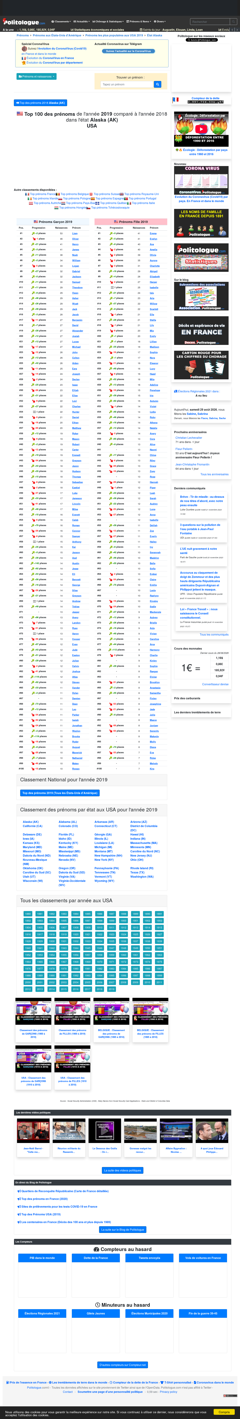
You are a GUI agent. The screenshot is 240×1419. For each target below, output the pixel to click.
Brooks (76, 736)
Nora (152, 357)
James (75, 249)
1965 (40, 961)
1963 (159, 955)
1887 (111, 913)
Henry (75, 244)
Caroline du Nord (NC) (145, 851)
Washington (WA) (142, 876)
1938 (147, 941)
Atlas (75, 676)
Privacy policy (168, 1392)
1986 (147, 968)
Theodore (77, 287)
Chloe (153, 455)
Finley (153, 698)
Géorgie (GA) (103, 834)
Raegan (154, 671)
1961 (135, 955)
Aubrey (154, 617)
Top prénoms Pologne (77, 198)
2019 (111, 989)
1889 (135, 913)
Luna (152, 509)
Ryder (75, 741)
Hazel (153, 373)
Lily (152, 325)
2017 (87, 989)
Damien (76, 698)
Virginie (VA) (67, 876)
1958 (99, 955)
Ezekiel (76, 487)
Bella (152, 563)
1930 (52, 941)
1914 (147, 927)
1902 (147, 920)
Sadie (153, 606)
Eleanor (154, 363)
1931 (64, 941)
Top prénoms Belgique (75, 194)
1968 (76, 961)
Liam (74, 233)
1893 (40, 920)
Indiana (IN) (137, 839)
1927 (159, 934)
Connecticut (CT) (106, 826)
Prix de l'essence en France (28, 1382)
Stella (153, 320)
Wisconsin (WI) (33, 881)
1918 (52, 934)
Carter (75, 449)
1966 (52, 961)
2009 (135, 982)
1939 (159, 941)
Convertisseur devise (215, 684)
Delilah (153, 525)
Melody (154, 763)
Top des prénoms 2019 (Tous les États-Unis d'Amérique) (59, 793)
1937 (135, 941)
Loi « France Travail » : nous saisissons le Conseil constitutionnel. (199, 613)
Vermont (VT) (103, 876)
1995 (111, 975)
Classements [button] (61, 21)
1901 (135, 920)
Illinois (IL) (101, 839)
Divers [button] (160, 21)
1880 (28, 913)
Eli (73, 574)
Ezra (74, 368)
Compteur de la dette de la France (135, 1382)
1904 (28, 927)
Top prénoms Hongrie (72, 207)
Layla (153, 590)
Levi (74, 401)
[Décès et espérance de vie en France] (201, 330)
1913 (135, 927)
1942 (52, 948)
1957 (87, 955)
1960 (123, 955)
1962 (147, 955)
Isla (152, 292)
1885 (87, 913)
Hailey (153, 541)
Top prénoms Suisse (106, 194)
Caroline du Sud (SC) (37, 872)
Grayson (76, 460)
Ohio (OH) (136, 860)
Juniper (154, 725)
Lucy (152, 368)
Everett (76, 514)
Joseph (76, 373)
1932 (76, 941)
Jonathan (77, 725)
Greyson (76, 595)
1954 (52, 955)
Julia (152, 714)
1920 (76, 934)
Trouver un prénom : (130, 77)
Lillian (153, 341)
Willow (153, 303)
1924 (123, 934)
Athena (153, 422)
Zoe (152, 530)
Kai (74, 547)
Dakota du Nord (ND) (37, 855)
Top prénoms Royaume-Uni (141, 194)
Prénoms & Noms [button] (139, 21)
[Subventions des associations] (201, 296)
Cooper (76, 639)
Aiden (75, 363)
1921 (87, 934)
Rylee (153, 758)
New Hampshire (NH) (108, 855)
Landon (76, 622)
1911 (111, 927)
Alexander (77, 330)
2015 (64, 989)
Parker (75, 714)
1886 (99, 913)
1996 (123, 975)
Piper (153, 487)
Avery (75, 617)
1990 (52, 975)
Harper (153, 282)
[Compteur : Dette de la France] (95, 1279)
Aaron (75, 633)
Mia (152, 330)
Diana (153, 747)
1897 (87, 920)
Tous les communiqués (214, 634)
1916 (28, 934)
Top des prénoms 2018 (42, 103)
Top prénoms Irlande (45, 198)
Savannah (155, 552)
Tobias (75, 606)
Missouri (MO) (32, 851)
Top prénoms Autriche (47, 203)
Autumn (154, 401)
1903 (159, 920)
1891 (159, 913)
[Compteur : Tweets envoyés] (149, 1279)
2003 (64, 982)
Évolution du (50, 58)
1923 (111, 934)
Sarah (153, 498)
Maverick (77, 752)
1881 (40, 913)
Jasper (75, 612)
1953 (40, 955)
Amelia (153, 249)
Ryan (75, 628)
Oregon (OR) (67, 868)
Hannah (154, 482)
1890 (147, 913)
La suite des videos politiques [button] (122, 1170)
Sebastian (77, 482)
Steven (76, 682)
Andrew (76, 601)
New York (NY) (104, 860)
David (75, 325)
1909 (87, 927)
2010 (147, 982)
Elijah (75, 390)
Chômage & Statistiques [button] (108, 21)
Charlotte (155, 265)
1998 (147, 975)
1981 (87, 968)
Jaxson (76, 552)
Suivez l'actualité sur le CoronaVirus (128, 51)
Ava (152, 244)
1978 (52, 968)
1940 (28, 948)
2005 (87, 982)
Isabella (154, 287)
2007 (111, 982)
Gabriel (76, 271)
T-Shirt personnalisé (177, 1382)
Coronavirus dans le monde (215, 1382)
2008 (123, 982)
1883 (64, 913)
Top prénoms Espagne (110, 198)
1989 (40, 975)
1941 (40, 948)
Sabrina (202, 414)
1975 (159, 961)
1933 (87, 941)
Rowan (76, 768)
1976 (28, 968)
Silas (75, 590)
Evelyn (153, 238)
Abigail (154, 271)
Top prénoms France (43, 194)
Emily (153, 336)
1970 (99, 961)
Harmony (155, 649)
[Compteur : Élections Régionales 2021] (42, 1335)
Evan (75, 644)
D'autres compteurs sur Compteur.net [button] (123, 1365)
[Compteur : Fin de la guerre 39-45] (203, 1335)
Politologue (34, 1387)
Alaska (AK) (31, 822)
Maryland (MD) (32, 847)
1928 (28, 941)
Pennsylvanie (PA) (107, 868)
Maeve (153, 720)
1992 (76, 975)
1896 (76, 920)
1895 (64, 920)
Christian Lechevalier (189, 438)
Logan (75, 265)
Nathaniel (77, 758)
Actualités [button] (82, 21)
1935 (111, 941)
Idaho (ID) (65, 839)
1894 (52, 920)
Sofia (152, 568)
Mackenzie (155, 612)
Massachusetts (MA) (143, 843)
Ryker (75, 433)
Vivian (153, 633)
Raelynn (154, 595)
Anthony (76, 541)
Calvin (75, 666)
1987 (159, 968)
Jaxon (75, 466)
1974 (147, 961)
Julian (75, 660)
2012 (28, 989)
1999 (159, 975)
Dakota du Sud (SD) (72, 872)
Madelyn (154, 557)
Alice (152, 444)
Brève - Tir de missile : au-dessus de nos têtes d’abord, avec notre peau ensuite (202, 501)
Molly (153, 741)
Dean (75, 703)
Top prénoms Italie (143, 203)
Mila (152, 379)
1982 (99, 968)
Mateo (75, 763)
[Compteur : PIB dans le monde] (42, 1279)
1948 (123, 948)
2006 (99, 982)
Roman (76, 525)
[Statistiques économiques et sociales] (201, 257)
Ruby (152, 417)
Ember (153, 574)
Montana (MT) (104, 851)
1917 (40, 934)
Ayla (152, 628)
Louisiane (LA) (104, 843)
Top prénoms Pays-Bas (80, 203)
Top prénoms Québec (113, 203)
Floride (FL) (66, 834)
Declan (76, 379)
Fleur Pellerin (184, 449)
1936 (123, 941)
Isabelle (154, 519)
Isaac (75, 384)
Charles (76, 406)
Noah (75, 255)
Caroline (154, 639)
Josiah (75, 336)
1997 (135, 975)
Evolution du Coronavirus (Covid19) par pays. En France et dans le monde (201, 199)
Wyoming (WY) (104, 881)
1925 (135, 934)
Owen (75, 292)
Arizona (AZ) (138, 822)
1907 (64, 927)
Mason (75, 438)
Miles (75, 509)
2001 (40, 982)
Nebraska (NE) (68, 855)
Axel (74, 557)
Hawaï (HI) (137, 834)
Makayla (154, 736)
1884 (76, 913)
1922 (99, 934)
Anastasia (155, 687)
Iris (151, 395)
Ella (152, 314)
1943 (64, 948)
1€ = (28, 30)
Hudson (76, 471)
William (76, 260)
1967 (64, 961)
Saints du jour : (167, 30)
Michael (76, 346)
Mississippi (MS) (69, 851)
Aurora (153, 260)
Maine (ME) (66, 847)
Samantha (155, 693)
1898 (99, 920)
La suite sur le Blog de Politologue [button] (122, 1229)
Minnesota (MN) (140, 847)
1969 (87, 961)
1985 (135, 968)
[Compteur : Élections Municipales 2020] (149, 1335)
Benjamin (77, 320)
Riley (152, 460)
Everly (153, 536)
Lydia (153, 411)
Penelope (155, 390)
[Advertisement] (120, 8)
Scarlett (154, 309)
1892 (28, 920)
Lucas (75, 341)
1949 (135, 948)
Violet (153, 406)
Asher (75, 298)
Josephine (155, 703)
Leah (152, 493)
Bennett (76, 579)
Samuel (76, 282)
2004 (76, 982)
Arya (152, 644)
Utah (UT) (29, 876)
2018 (99, 989)
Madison (154, 346)
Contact (68, 1392)
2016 (76, 989)
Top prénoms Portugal (142, 198)
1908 (76, 927)
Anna (152, 514)
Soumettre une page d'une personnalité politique (110, 1392)
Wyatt (75, 303)
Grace (153, 466)
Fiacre (204, 418)
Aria (152, 298)
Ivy (151, 547)
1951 (159, 948)
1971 (111, 961)
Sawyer (76, 536)
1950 (147, 948)
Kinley (153, 660)
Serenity (154, 731)
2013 (40, 989)
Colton (75, 357)
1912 (123, 927)
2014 (52, 989)
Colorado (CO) (68, 826)
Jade (152, 709)
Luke (74, 493)
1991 (64, 975)
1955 (64, 955)
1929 (40, 941)
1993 (87, 975)
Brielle (153, 622)
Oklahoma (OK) (33, 868)
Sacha (222, 418)
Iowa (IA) (28, 839)
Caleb (75, 519)
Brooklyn (155, 682)
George (76, 585)
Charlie (154, 655)
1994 (99, 975)
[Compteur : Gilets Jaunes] (95, 1335)
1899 (111, 920)
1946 (99, 948)
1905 (40, 927)
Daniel (75, 417)
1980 (76, 968)
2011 (159, 982)
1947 (111, 948)
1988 (28, 975)
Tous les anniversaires (214, 474)
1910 (99, 927)
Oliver (75, 238)
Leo (74, 709)
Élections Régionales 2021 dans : (198, 391)
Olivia (153, 255)
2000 (28, 982)
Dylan (75, 693)
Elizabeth (155, 276)
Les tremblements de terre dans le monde (79, 1382)
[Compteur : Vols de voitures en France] (203, 1279)
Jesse (75, 568)
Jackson (76, 276)
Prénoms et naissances (37, 76)
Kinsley (154, 601)
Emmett (76, 455)
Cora (152, 438)
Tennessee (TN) (105, 872)
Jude (74, 649)
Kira (152, 768)
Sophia (154, 352)
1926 (147, 934)
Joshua (76, 671)
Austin (75, 563)
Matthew (76, 428)
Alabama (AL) (68, 822)
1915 (159, 927)
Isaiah (75, 720)
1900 (123, 920)
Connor (76, 530)
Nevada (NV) (67, 860)
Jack (74, 309)
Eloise (153, 676)
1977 (40, 968)
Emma (153, 233)
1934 (99, 941)
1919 (64, 934)
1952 (28, 955)
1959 (111, 955)
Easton (76, 655)
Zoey (152, 471)
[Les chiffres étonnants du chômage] (201, 365)
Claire (153, 579)
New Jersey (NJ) (141, 855)
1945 (87, 948)
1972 (123, 961)
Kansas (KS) (31, 843)
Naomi (153, 449)
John (75, 352)
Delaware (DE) (32, 834)
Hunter (75, 411)
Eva (152, 752)
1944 (76, 948)
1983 (111, 968)
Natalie (153, 428)
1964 (28, 961)
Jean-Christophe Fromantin (192, 464)
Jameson (77, 498)
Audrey (154, 503)
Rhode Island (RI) (141, 868)
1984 (123, 968)
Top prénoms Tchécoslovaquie (110, 207)
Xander (76, 687)
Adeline (154, 384)
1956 (76, 955)
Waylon (76, 731)
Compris (224, 1412)
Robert (75, 444)
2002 (52, 982)
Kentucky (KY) (68, 843)
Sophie (154, 666)
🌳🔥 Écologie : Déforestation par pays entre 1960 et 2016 (201, 152)
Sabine (191, 414)
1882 (52, 913)
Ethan (75, 422)
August (76, 747)
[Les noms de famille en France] (201, 223)
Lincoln (76, 503)
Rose (152, 476)
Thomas (76, 476)
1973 (135, 961)
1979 (64, 968)
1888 (123, 913)
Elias (75, 395)
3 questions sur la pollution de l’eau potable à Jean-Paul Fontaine (200, 529)
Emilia (153, 585)
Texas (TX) (137, 872)
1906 (52, 927)
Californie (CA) (32, 826)
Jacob (75, 314)
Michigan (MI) (103, 847)
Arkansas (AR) (104, 822)
